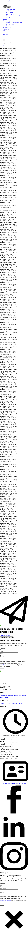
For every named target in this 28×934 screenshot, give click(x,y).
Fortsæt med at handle (9, 46)
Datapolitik (3, 703)
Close (5, 5)
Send (2, 669)
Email (1, 655)
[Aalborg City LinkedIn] (14, 841)
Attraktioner (17, 695)
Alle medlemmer (9, 695)
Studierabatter (7, 27)
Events (5, 19)
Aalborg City (7, 7)
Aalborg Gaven (4, 697)
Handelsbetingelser (12, 703)
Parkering (6, 29)
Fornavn (2, 648)
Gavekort (6, 21)
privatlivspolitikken (5, 665)
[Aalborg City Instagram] (14, 870)
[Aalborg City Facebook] (14, 813)
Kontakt (20, 703)
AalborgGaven (7, 31)
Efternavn (3, 651)
